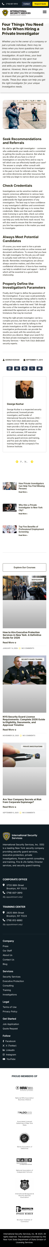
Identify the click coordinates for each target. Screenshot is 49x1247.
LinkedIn (10, 1050)
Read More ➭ (9, 642)
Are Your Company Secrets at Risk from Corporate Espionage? (22, 800)
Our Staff (7, 950)
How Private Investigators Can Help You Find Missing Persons (32, 486)
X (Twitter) (11, 1045)
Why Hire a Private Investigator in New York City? (30, 507)
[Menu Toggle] (44, 13)
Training (7, 990)
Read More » (23, 492)
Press (5, 946)
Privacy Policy (10, 1011)
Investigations (9, 191)
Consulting (8, 985)
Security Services (11, 976)
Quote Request (10, 1028)
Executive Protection (13, 981)
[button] (10, 368)
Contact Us (8, 959)
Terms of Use (9, 1007)
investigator (29, 148)
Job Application (11, 1024)
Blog (5, 964)
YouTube (11, 1059)
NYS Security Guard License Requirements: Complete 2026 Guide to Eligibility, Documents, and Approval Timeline (24, 720)
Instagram (11, 1054)
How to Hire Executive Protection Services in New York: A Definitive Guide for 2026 (22, 635)
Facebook (10, 1041)
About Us (7, 955)
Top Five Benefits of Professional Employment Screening (31, 529)
